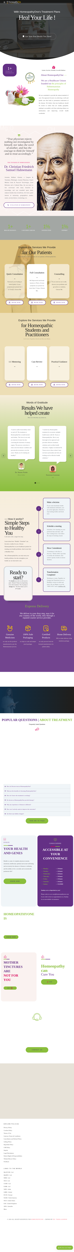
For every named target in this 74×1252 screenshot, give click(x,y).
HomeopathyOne (37, 1219)
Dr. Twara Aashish (60, 1219)
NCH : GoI (7, 1181)
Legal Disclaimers (9, 1153)
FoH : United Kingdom (10, 1203)
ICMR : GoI (7, 1186)
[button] (14, 302)
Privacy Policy (8, 1127)
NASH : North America (10, 1198)
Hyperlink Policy (8, 1144)
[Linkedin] (13, 1111)
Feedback (6, 1161)
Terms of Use (7, 1133)
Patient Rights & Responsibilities (13, 1156)
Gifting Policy (8, 1142)
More (5, 1209)
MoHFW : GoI (8, 1175)
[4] (39, 483)
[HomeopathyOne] (14, 2)
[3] (38, 483)
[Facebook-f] (18, 1111)
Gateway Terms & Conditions (12, 1136)
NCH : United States (9, 1200)
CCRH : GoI (7, 1183)
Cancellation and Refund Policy (13, 1139)
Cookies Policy (8, 1130)
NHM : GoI (7, 1178)
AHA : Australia (8, 1206)
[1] (35, 483)
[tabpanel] (21, 451)
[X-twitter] (26, 1111)
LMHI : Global (8, 1192)
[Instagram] (22, 1111)
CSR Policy (7, 1147)
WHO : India (7, 1189)
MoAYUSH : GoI (8, 1172)
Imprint (6, 1150)
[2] (36, 483)
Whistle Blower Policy (10, 1159)
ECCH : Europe (8, 1195)
